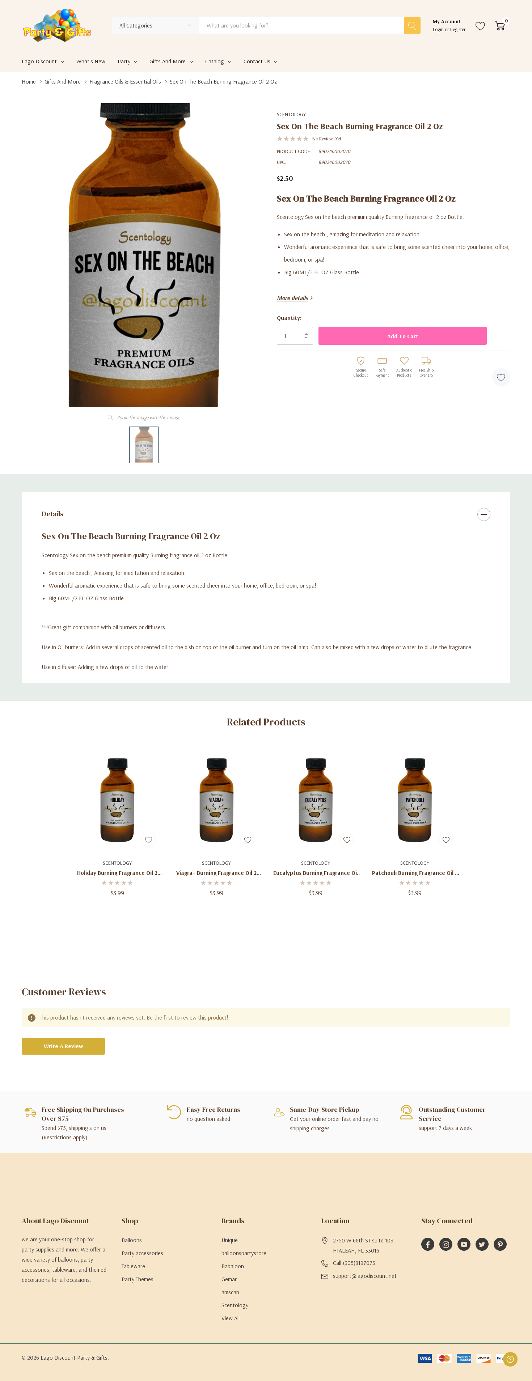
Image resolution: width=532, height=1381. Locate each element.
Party (124, 61)
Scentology (291, 114)
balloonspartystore (243, 1253)
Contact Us (257, 61)
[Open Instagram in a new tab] (446, 1244)
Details (52, 514)
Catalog (214, 61)
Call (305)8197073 (354, 1262)
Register (458, 29)
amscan (230, 1292)
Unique (229, 1240)
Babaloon (232, 1266)
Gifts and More (167, 61)
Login (439, 29)
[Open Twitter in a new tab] (482, 1244)
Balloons (132, 1240)
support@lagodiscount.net (365, 1275)
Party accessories (142, 1253)
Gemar (229, 1279)
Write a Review (63, 1046)
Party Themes (137, 1279)
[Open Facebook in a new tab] (428, 1244)
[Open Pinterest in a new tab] (500, 1244)
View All (230, 1318)
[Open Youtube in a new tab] (464, 1244)
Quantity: (289, 317)
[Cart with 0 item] (500, 25)
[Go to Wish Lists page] (480, 25)
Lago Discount (39, 61)
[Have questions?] (510, 1359)
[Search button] (412, 25)
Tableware (133, 1266)
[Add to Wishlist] (501, 377)
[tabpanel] (117, 820)
